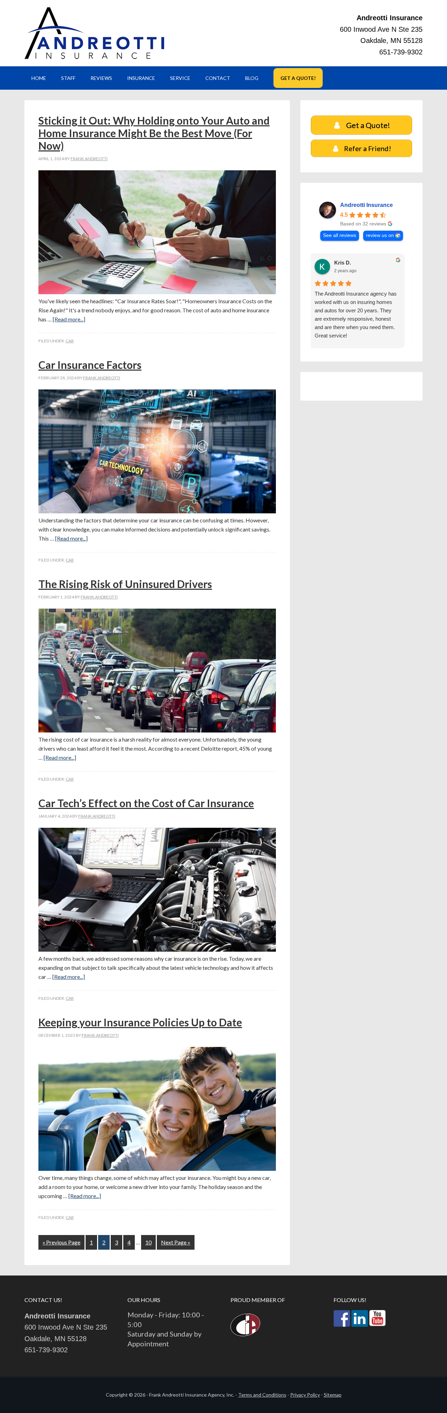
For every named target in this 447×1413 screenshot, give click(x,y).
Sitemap (333, 1395)
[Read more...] (69, 319)
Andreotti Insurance (94, 33)
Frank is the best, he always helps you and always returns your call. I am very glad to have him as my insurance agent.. (358, 306)
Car (70, 340)
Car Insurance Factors (89, 364)
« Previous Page (61, 1242)
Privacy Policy (305, 1395)
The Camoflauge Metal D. (369, 263)
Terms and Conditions (262, 1395)
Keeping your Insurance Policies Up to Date (140, 1022)
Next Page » (175, 1242)
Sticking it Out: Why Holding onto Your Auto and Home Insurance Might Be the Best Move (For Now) (154, 133)
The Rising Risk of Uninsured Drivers (125, 584)
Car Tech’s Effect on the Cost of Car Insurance (146, 803)
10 (148, 1242)
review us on (380, 235)
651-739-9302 (401, 52)
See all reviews (339, 235)
